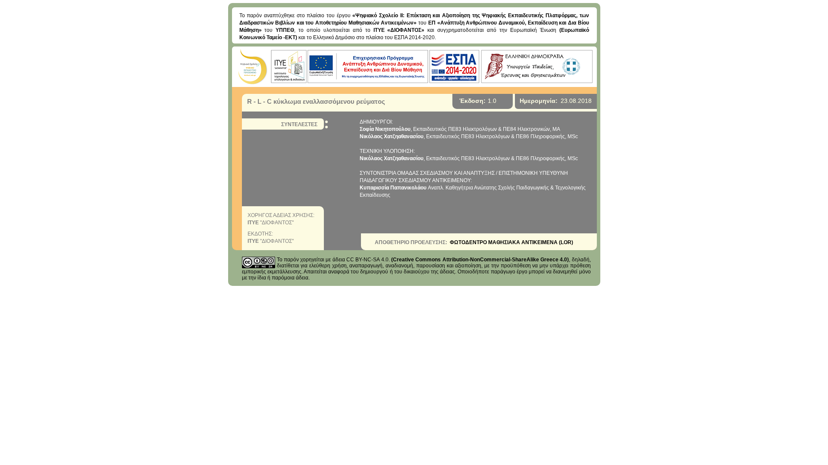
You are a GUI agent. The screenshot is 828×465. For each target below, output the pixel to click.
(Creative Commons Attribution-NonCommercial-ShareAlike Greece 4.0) (480, 260)
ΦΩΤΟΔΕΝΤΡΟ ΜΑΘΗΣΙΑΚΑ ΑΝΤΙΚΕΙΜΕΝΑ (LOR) (511, 242)
